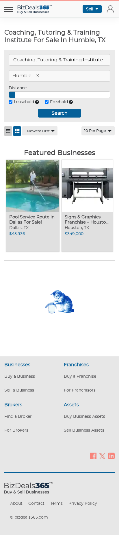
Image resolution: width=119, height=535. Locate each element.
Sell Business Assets (84, 430)
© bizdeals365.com (29, 517)
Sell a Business (19, 390)
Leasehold (24, 102)
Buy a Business (19, 377)
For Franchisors (80, 390)
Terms (56, 504)
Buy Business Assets (84, 417)
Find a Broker (18, 417)
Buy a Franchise (80, 377)
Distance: (18, 88)
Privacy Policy (82, 504)
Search (60, 113)
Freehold (59, 102)
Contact (36, 504)
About (16, 504)
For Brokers (16, 430)
